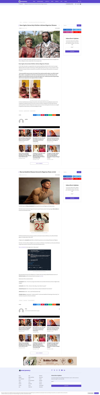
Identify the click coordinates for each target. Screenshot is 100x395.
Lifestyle (47, 1)
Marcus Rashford (22, 247)
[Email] (15, 74)
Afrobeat (20, 300)
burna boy (25, 300)
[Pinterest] (15, 67)
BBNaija (56, 1)
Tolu (26, 308)
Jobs (61, 1)
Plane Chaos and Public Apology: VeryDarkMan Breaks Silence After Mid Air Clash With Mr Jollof (25, 155)
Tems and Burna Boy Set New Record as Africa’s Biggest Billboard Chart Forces (25, 139)
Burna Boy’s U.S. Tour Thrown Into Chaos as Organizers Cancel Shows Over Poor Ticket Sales (39, 140)
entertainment (57, 28)
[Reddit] (15, 69)
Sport (52, 1)
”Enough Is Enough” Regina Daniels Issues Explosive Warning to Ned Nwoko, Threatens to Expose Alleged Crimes (53, 155)
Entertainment (40, 1)
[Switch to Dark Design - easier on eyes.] (80, 1)
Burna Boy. (41, 276)
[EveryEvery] (23, 1)
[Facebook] (15, 62)
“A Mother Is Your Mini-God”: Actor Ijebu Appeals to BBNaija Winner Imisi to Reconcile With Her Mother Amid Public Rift (39, 155)
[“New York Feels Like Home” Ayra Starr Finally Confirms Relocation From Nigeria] (53, 133)
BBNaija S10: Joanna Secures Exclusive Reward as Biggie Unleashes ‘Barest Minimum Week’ (36, 4)
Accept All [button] (96, 393)
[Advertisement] (50, 13)
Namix (40, 59)
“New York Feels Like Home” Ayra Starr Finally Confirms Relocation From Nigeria (53, 139)
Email (72, 47)
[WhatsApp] (15, 72)
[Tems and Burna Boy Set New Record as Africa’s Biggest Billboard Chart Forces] (25, 133)
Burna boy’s (21, 59)
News (34, 1)
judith (20, 28)
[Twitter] (15, 65)
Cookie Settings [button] (90, 393)
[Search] (79, 1)
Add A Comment (39, 163)
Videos (65, 1)
